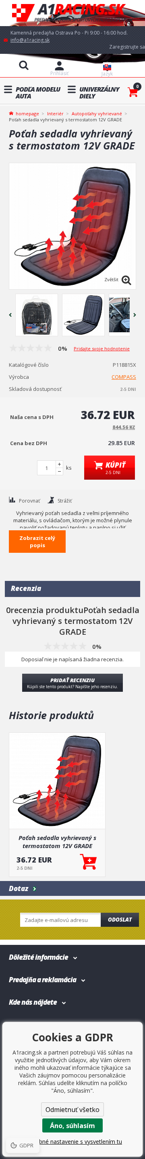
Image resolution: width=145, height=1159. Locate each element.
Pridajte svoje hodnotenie (102, 348)
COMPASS (124, 376)
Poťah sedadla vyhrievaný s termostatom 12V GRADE (57, 842)
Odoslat (120, 919)
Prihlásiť (59, 73)
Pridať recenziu (72, 683)
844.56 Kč (123, 427)
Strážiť (65, 500)
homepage (27, 112)
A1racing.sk (72, 13)
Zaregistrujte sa (127, 46)
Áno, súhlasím (72, 1125)
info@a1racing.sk (30, 40)
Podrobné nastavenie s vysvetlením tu (72, 1141)
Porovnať (29, 500)
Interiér (55, 113)
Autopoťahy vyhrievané (97, 113)
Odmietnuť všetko (72, 1109)
